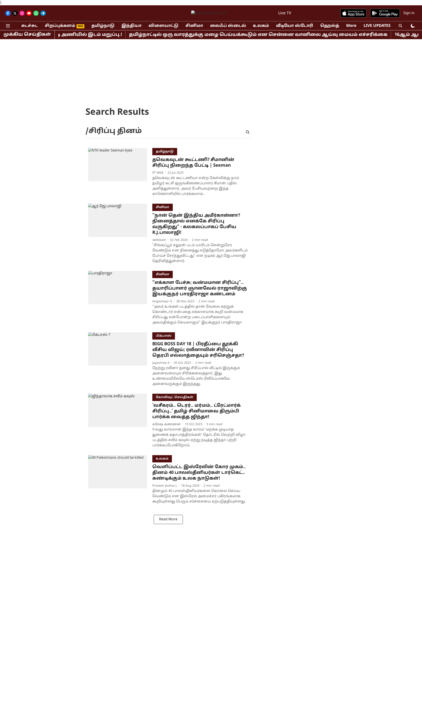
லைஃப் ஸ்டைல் (228, 25)
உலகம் (261, 25)
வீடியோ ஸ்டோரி (294, 25)
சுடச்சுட (29, 25)
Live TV (284, 13)
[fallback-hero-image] (120, 173)
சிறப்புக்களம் (60, 25)
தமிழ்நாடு (103, 25)
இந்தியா (132, 25)
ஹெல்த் (329, 25)
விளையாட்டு (163, 25)
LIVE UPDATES (377, 25)
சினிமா (194, 25)
